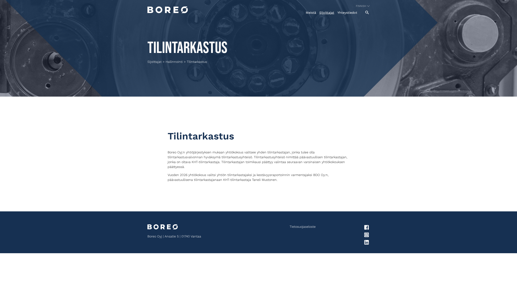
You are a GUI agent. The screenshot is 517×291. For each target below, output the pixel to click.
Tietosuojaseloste (303, 227)
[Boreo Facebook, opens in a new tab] (343, 228)
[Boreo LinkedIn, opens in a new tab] (343, 243)
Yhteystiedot (347, 13)
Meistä (311, 13)
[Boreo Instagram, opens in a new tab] (343, 235)
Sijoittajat (326, 13)
